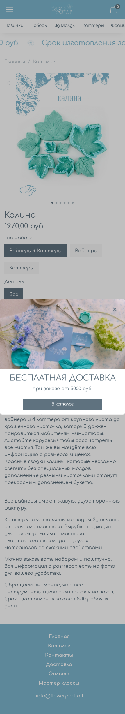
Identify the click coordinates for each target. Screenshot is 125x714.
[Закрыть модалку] (114, 309)
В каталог (62, 404)
